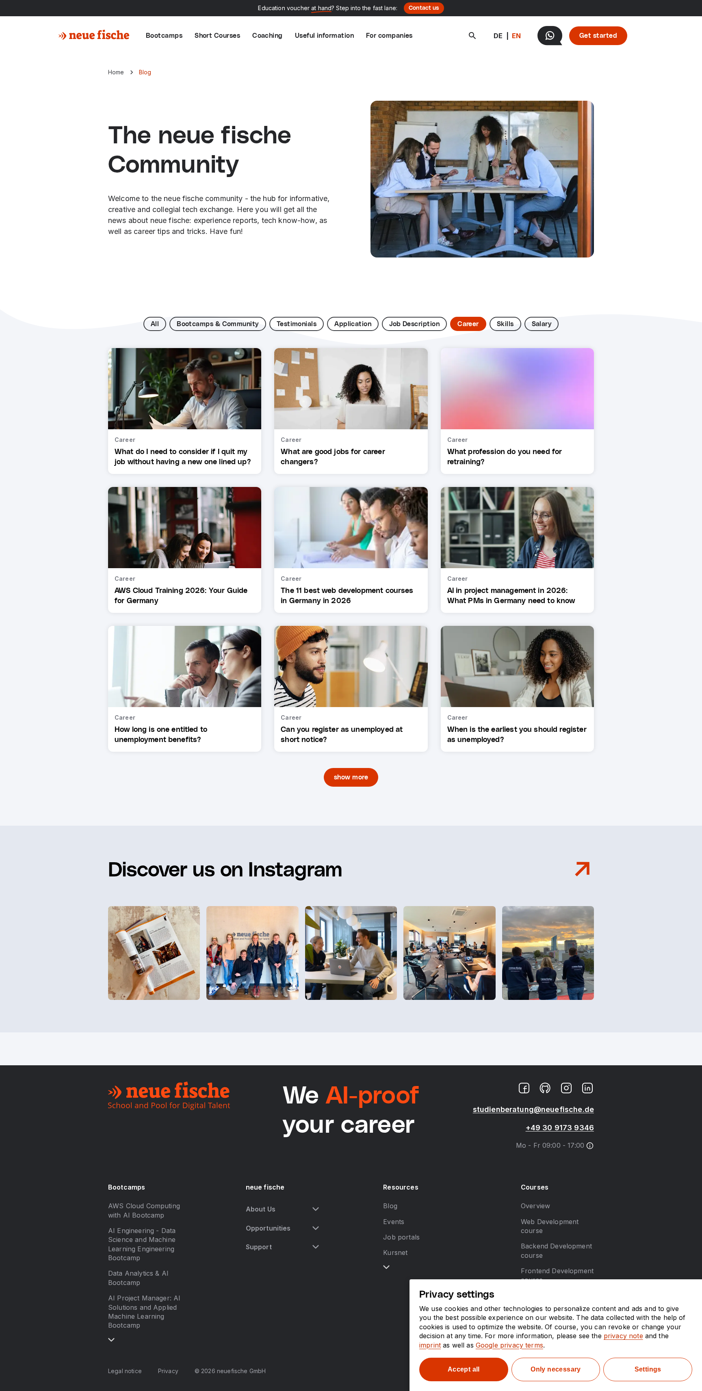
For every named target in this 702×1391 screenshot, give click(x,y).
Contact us (424, 8)
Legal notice (125, 1370)
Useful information (324, 35)
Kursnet (395, 1252)
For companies (389, 35)
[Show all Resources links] (386, 1267)
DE (498, 36)
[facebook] (524, 1088)
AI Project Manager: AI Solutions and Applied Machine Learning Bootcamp (144, 1311)
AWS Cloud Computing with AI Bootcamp (144, 1210)
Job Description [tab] (414, 324)
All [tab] (155, 324)
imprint (430, 1345)
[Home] (94, 36)
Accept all (464, 1369)
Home (116, 72)
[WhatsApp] (550, 36)
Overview (535, 1206)
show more (351, 777)
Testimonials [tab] (297, 324)
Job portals (401, 1237)
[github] (545, 1088)
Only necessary (556, 1369)
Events (393, 1222)
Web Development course (549, 1226)
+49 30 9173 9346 (560, 1127)
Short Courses (217, 35)
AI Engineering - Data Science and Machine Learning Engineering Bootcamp (142, 1244)
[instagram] (566, 1088)
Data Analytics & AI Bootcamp (138, 1277)
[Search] (472, 36)
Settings (648, 1369)
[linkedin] (587, 1088)
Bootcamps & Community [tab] (218, 324)
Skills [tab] (505, 324)
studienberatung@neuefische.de (533, 1109)
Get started (598, 35)
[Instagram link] (582, 870)
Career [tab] (468, 324)
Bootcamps (164, 35)
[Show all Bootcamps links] (111, 1340)
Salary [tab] (542, 324)
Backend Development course (556, 1250)
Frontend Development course (557, 1275)
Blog (390, 1206)
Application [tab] (352, 324)
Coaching (267, 35)
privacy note (623, 1336)
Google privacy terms (509, 1345)
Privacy (168, 1370)
